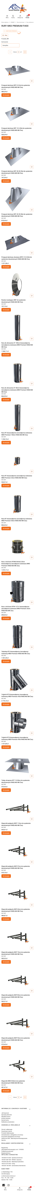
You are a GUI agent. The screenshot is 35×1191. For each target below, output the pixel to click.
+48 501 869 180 (6, 1159)
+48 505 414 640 (6, 1157)
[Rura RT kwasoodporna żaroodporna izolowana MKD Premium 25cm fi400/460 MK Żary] (17, 460)
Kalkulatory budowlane (7, 1122)
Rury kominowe (20, 22)
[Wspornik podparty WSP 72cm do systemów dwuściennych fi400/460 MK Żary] (17, 937)
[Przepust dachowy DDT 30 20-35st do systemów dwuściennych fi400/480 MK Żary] (17, 156)
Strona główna (5, 22)
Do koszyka (6, 95)
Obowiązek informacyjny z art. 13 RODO (12, 1149)
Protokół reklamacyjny (7, 1133)
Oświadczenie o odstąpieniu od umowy (12, 1135)
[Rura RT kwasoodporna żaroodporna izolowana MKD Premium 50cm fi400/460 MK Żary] (17, 503)
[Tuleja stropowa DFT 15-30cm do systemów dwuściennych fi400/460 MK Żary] (17, 765)
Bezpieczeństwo (5, 1153)
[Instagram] (8, 1185)
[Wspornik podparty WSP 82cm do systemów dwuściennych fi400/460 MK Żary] (17, 980)
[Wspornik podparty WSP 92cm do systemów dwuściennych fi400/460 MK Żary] (17, 1022)
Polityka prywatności (7, 1151)
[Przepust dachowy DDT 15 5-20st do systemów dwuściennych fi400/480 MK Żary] (17, 113)
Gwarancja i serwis (6, 1131)
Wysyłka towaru (5, 1116)
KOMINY (13, 22)
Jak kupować (5, 1113)
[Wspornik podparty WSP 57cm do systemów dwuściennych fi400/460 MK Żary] (17, 851)
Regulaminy (4, 1147)
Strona (15, 52)
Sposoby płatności (6, 1114)
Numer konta (5, 1120)
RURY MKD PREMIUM (11, 31)
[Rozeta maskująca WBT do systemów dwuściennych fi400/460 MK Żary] (17, 284)
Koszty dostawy (5, 1118)
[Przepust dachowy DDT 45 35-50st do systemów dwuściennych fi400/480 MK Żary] (17, 199)
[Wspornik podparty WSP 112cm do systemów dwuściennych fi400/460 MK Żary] (17, 808)
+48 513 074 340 (6, 1163)
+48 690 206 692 (6, 1161)
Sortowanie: (4, 42)
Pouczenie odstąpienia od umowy (10, 1136)
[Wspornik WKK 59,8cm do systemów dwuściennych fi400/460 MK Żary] (17, 1065)
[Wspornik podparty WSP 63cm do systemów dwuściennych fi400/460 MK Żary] (17, 894)
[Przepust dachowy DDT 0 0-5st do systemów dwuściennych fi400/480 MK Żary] (17, 70)
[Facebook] (4, 1185)
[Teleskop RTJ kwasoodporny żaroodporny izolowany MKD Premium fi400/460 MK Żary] (17, 636)
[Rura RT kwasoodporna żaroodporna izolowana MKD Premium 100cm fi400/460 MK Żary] (17, 417)
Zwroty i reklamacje (6, 1129)
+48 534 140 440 (6, 1165)
